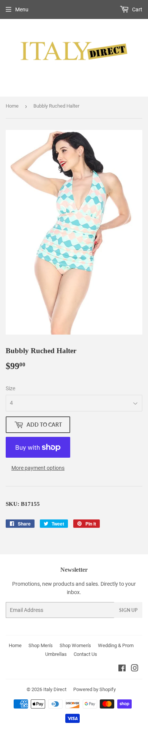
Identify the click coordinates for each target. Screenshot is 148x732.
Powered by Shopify (94, 689)
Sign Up (128, 610)
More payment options (38, 468)
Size (10, 388)
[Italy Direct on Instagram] (135, 669)
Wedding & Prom (116, 645)
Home (12, 106)
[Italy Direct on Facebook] (122, 669)
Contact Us (85, 654)
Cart (136, 9)
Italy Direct (54, 689)
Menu (21, 9)
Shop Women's (75, 645)
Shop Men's (40, 645)
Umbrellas (56, 654)
